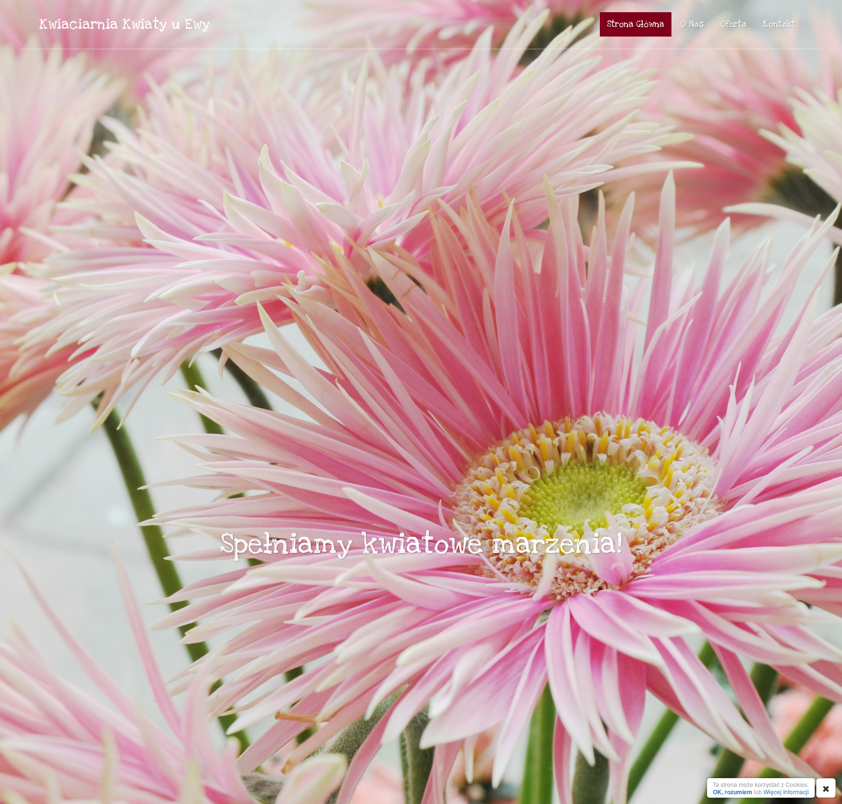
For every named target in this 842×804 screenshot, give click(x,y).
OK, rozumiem (732, 791)
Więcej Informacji (786, 791)
